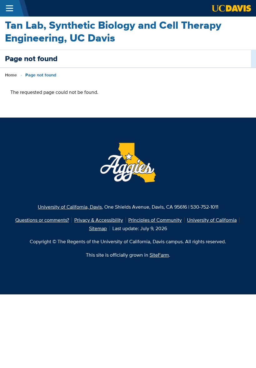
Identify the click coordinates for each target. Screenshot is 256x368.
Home (11, 75)
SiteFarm (159, 255)
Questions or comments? (42, 220)
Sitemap (98, 228)
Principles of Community (155, 220)
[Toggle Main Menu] (9, 8)
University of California (212, 220)
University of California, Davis (70, 207)
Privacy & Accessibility (98, 220)
